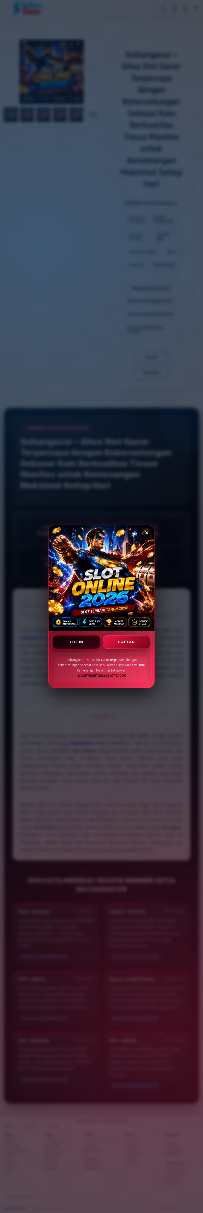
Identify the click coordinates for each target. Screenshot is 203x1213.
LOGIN (76, 642)
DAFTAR (126, 642)
